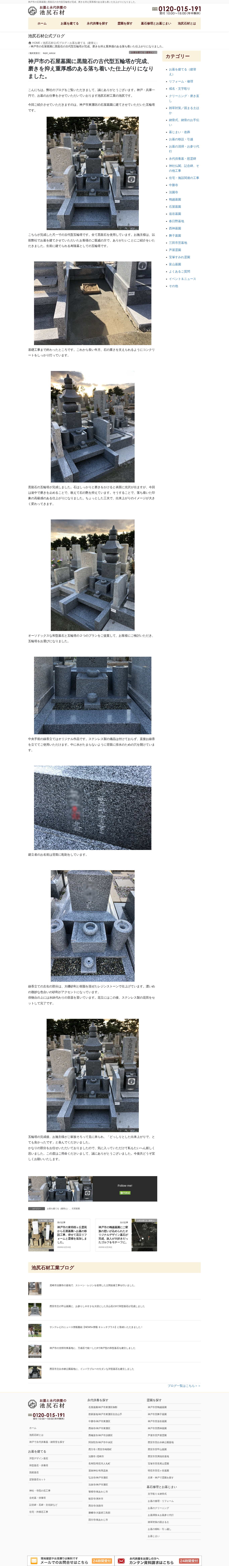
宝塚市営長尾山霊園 (158, 1463)
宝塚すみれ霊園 (179, 257)
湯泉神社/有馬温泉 (98, 1470)
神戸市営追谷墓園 (157, 1421)
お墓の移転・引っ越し (159, 1529)
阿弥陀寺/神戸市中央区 (101, 1442)
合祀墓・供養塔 (37, 1497)
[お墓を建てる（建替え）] (144, 1227)
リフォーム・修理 (181, 81)
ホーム (32, 1428)
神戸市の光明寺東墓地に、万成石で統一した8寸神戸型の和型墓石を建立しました (92, 1348)
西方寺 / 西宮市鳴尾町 (100, 1449)
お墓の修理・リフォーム (161, 1501)
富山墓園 (175, 264)
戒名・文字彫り (179, 88)
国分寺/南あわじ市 (98, 1519)
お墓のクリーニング (158, 1508)
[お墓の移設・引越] (41, 1232)
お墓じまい (154, 1536)
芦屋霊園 (175, 250)
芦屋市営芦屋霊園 (157, 1435)
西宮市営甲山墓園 (157, 1449)
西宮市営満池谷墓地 (158, 1456)
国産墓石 (34, 1472)
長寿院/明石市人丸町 (99, 1463)
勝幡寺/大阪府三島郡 (99, 1512)
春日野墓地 (176, 221)
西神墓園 (175, 228)
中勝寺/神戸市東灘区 (99, 1421)
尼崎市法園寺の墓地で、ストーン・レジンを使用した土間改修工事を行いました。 (93, 1285)
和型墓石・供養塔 (38, 1465)
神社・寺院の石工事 (39, 1490)
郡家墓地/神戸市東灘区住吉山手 (105, 1414)
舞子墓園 (175, 235)
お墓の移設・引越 (181, 139)
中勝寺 (173, 185)
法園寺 (173, 192)
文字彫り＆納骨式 (157, 1493)
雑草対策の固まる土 (158, 1522)
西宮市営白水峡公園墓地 (161, 1442)
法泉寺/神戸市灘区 (98, 1484)
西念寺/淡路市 (96, 1505)
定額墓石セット (37, 1479)
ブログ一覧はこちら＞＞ (184, 1385)
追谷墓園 (175, 213)
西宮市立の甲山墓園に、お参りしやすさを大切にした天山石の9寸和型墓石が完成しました (97, 1306)
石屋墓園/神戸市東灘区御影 (103, 1407)
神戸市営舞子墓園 (157, 1414)
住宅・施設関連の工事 (184, 178)
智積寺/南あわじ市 (98, 1491)
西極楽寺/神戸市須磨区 (101, 1435)
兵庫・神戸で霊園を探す (161, 1477)
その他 (173, 286)
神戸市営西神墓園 (157, 1428)
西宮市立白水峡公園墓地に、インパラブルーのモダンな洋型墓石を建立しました (92, 1369)
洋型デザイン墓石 (38, 1458)
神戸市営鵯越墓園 (157, 1407)
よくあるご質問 (179, 271)
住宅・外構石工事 (38, 1511)
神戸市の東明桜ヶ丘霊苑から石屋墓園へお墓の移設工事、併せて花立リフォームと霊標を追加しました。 (72, 1235)
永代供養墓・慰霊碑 (182, 158)
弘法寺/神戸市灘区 (98, 1477)
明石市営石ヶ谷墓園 (158, 1470)
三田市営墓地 (178, 242)
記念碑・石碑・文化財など (43, 1504)
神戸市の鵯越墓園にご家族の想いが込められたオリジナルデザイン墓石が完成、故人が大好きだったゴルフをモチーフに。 (113, 1235)
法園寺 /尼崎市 (96, 1456)
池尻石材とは (36, 1435)
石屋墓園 (76, 1208)
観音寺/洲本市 (97, 1498)
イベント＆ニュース (182, 279)
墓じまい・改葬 (179, 132)
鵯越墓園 (175, 199)
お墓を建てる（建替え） (143, 52)
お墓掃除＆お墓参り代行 (161, 1515)
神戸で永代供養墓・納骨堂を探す (47, 1442)
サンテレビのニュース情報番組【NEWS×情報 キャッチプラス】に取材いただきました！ (96, 1327)
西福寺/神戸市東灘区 (99, 1428)
